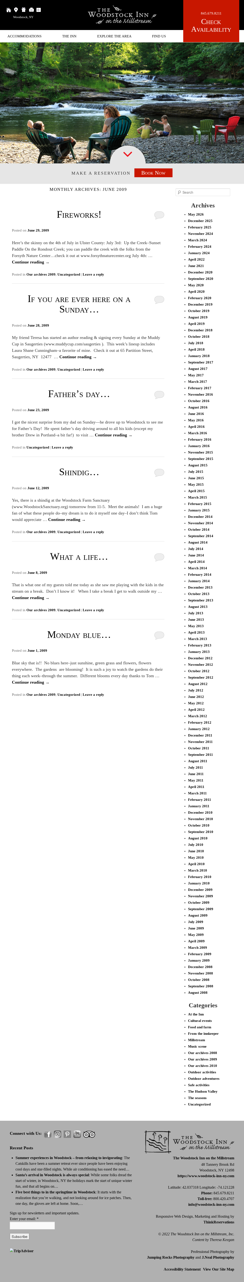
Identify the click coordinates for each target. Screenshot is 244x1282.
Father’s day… (79, 393)
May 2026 (196, 214)
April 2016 (196, 427)
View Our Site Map (218, 1269)
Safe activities (198, 1085)
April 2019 (196, 324)
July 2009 (195, 922)
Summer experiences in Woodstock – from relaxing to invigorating (68, 1158)
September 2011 (200, 755)
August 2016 (198, 407)
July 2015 (195, 472)
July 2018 (195, 343)
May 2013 (196, 626)
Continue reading (31, 262)
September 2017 (200, 362)
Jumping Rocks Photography (170, 1257)
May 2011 (195, 780)
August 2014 (198, 542)
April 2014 (196, 562)
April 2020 (196, 291)
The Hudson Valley (203, 1091)
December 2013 (200, 587)
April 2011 (196, 787)
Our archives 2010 (202, 1066)
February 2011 (199, 800)
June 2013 (196, 619)
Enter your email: (24, 1219)
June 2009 (196, 928)
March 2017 (197, 382)
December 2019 (200, 304)
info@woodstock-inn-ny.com (211, 1204)
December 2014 (200, 517)
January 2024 (199, 253)
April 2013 (196, 632)
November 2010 (200, 819)
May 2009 (196, 935)
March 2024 (197, 240)
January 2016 (199, 446)
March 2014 (197, 568)
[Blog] (39, 9)
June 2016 (196, 414)
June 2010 (196, 851)
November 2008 (200, 973)
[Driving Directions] (16, 9)
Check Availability (211, 25)
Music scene (197, 1046)
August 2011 (197, 761)
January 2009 (199, 960)
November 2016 (200, 394)
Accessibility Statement (182, 1269)
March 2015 (197, 497)
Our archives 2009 (41, 274)
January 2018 (199, 356)
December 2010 (200, 812)
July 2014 (195, 549)
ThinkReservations (218, 1222)
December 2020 (200, 272)
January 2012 (199, 729)
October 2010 (198, 825)
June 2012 (196, 697)
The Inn (69, 36)
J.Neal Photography (218, 1257)
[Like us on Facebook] (47, 1134)
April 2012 (196, 710)
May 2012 (196, 703)
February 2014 (199, 574)
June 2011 (196, 774)
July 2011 (195, 767)
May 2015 (196, 484)
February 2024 (199, 246)
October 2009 (198, 902)
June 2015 (196, 478)
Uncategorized (68, 274)
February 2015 (199, 504)
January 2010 (199, 883)
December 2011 (200, 735)
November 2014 (200, 523)
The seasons (197, 1098)
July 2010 (195, 845)
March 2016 (197, 433)
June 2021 (196, 266)
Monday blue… (79, 634)
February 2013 (199, 645)
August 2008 (198, 992)
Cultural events (200, 1021)
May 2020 (196, 285)
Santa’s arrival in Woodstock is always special (52, 1175)
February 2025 (199, 227)
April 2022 (196, 259)
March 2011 (197, 793)
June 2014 (196, 555)
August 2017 (198, 369)
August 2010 (198, 838)
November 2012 (200, 664)
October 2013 (198, 594)
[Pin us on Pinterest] (67, 1134)
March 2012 (197, 716)
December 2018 (200, 330)
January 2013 (199, 652)
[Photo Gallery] (31, 9)
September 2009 (200, 909)
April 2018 (196, 349)
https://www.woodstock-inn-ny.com (206, 1176)
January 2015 (199, 510)
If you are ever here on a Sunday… (79, 304)
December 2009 (200, 890)
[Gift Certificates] (23, 9)
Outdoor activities (202, 1072)
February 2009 (199, 954)
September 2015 (200, 459)
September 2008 (200, 986)
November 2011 (200, 742)
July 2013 (195, 613)
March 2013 (197, 639)
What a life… (79, 556)
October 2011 (198, 748)
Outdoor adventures (203, 1078)
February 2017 (199, 388)
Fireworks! (79, 214)
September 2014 (200, 536)
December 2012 (200, 658)
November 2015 (200, 452)
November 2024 (200, 234)
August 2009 (198, 915)
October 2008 (198, 980)
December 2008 (200, 967)
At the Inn (196, 1014)
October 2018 (198, 336)
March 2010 (197, 870)
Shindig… (79, 471)
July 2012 (195, 690)
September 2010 (200, 832)
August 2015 (198, 465)
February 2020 (199, 298)
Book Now (153, 173)
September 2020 (200, 279)
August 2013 (198, 607)
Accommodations (24, 36)
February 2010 (199, 877)
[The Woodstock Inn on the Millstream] (122, 22)
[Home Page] (8, 9)
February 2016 (199, 439)
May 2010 (196, 857)
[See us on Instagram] (57, 1134)
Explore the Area (114, 36)
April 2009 (196, 941)
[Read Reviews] (89, 1134)
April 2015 (196, 491)
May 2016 (196, 420)
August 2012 (198, 684)
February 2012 (199, 722)
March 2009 (197, 947)
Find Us (159, 36)
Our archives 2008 (202, 1053)
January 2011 (198, 806)
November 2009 (200, 896)
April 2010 (196, 864)
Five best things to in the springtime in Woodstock (55, 1192)
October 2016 (198, 401)
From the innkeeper (203, 1033)
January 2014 (199, 581)
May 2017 (196, 375)
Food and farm (199, 1027)
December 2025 (200, 221)
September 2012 (200, 677)
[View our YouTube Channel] (77, 1134)
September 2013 (200, 600)
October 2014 (198, 529)
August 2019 (198, 317)
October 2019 (198, 311)
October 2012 (198, 671)
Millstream (196, 1040)
